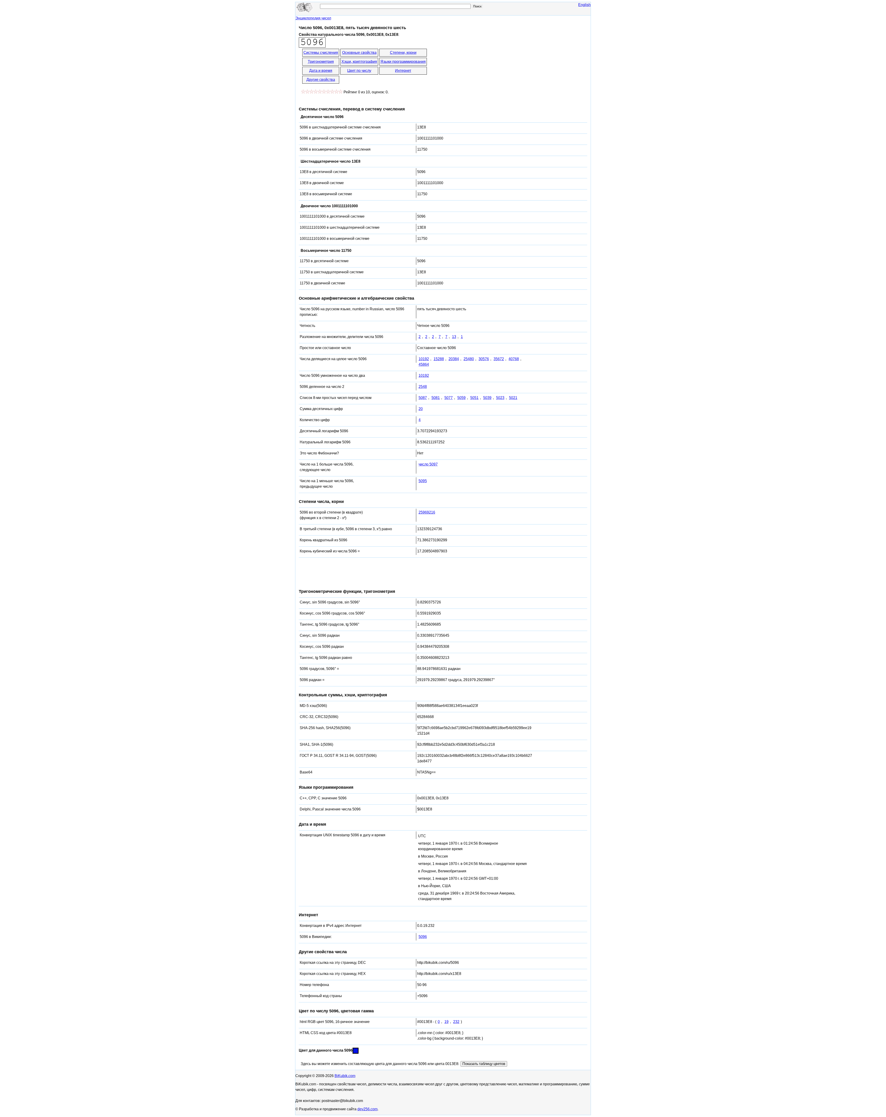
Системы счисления (320, 53)
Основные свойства (359, 53)
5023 (500, 398)
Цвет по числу (359, 71)
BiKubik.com (345, 1076)
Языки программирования (403, 62)
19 (446, 1022)
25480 (469, 359)
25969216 (427, 512)
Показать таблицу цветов (483, 1064)
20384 (454, 359)
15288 (439, 359)
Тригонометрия (321, 62)
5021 (513, 398)
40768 (514, 359)
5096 (423, 937)
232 (456, 1022)
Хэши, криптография (359, 62)
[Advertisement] (469, 66)
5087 (423, 398)
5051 (474, 398)
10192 (424, 359)
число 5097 (428, 464)
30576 (484, 359)
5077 (448, 398)
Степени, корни (403, 53)
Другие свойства (320, 80)
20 (421, 409)
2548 (423, 387)
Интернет (403, 71)
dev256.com (367, 1109)
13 (454, 337)
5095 (423, 481)
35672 (499, 359)
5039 (487, 398)
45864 (424, 364)
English (584, 5)
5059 (461, 398)
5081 (435, 398)
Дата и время (320, 71)
